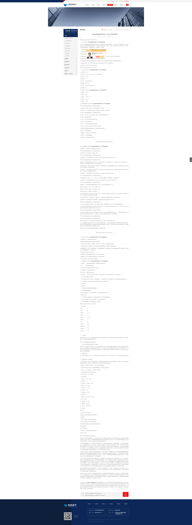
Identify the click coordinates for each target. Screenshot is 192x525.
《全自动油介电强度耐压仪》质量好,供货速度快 (93, 493)
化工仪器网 (94, 521)
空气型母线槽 (67, 45)
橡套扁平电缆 (66, 64)
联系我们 (116, 1)
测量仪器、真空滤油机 (68, 73)
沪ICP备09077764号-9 (118, 519)
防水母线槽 (67, 43)
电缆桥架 (66, 70)
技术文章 (110, 4)
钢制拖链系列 (66, 61)
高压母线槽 (67, 55)
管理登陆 (98, 521)
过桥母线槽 (67, 53)
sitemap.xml (102, 521)
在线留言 (113, 1)
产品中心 (98, 4)
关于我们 (92, 4)
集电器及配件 (66, 67)
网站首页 (87, 4)
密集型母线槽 (67, 48)
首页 (107, 29)
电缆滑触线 (66, 58)
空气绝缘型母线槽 (68, 40)
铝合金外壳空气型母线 (69, 38)
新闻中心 (104, 4)
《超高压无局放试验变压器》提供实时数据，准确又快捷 (95, 495)
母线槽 (65, 35)
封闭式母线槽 (67, 50)
